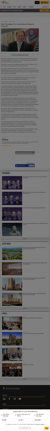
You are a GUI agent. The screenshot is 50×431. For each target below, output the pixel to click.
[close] (48, 411)
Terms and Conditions (39, 424)
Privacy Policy (30, 424)
